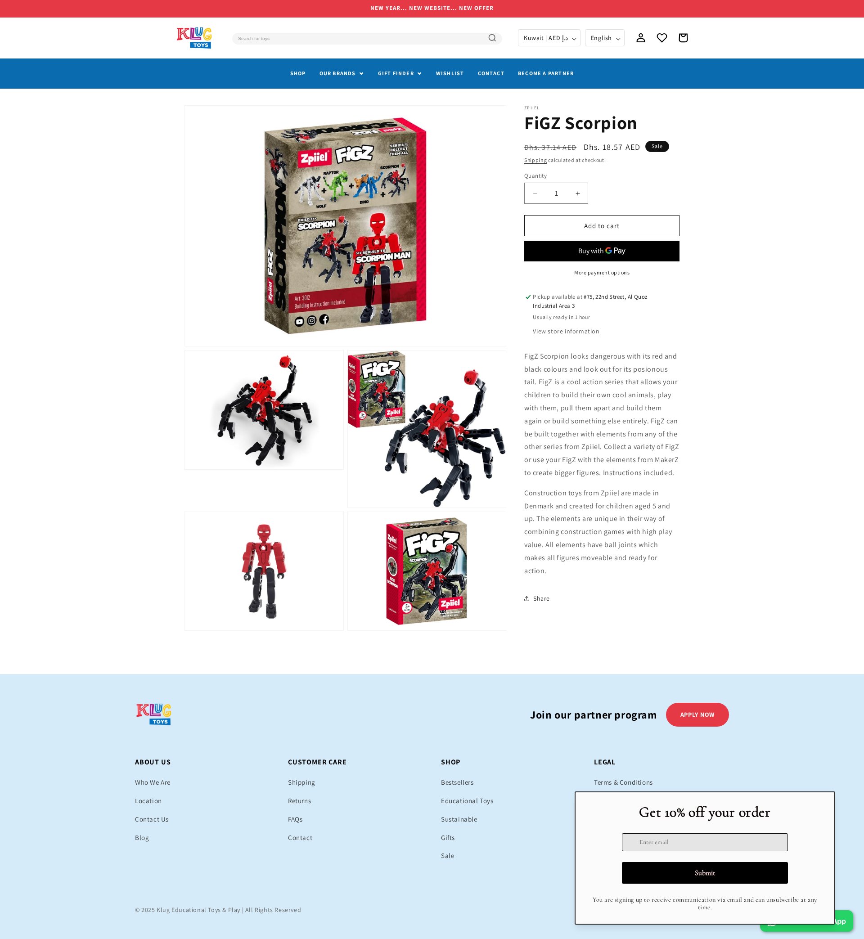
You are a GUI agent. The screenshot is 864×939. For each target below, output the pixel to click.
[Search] (492, 38)
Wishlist (450, 73)
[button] (683, 38)
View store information (566, 331)
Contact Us (152, 819)
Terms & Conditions (623, 782)
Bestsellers (457, 782)
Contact (491, 73)
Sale (447, 855)
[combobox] (367, 39)
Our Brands (338, 73)
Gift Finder (396, 73)
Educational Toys (467, 800)
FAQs (295, 819)
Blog (142, 837)
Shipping (535, 160)
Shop (298, 73)
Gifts (448, 837)
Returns (299, 800)
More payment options (602, 272)
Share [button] (541, 598)
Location (148, 800)
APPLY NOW (697, 714)
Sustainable (459, 819)
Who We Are (153, 782)
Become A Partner (546, 73)
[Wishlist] (662, 38)
